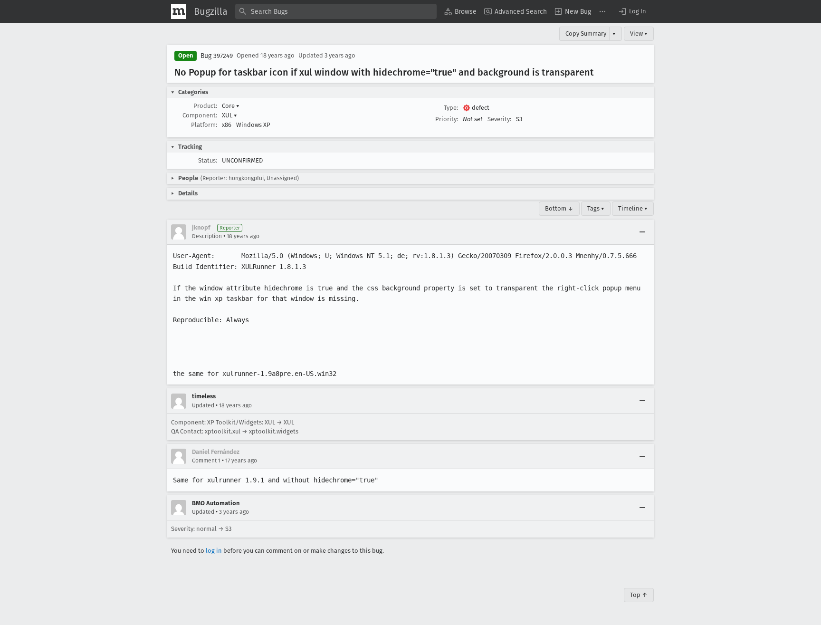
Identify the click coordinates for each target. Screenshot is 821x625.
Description (207, 236)
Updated (203, 405)
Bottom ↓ (559, 208)
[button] (632, 11)
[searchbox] (336, 11)
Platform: (204, 124)
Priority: (446, 119)
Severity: (499, 119)
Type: (451, 107)
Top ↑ (639, 594)
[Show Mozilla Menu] (178, 11)
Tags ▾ (595, 208)
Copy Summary (585, 33)
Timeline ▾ (633, 208)
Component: (199, 115)
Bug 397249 (216, 56)
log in (214, 550)
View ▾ (639, 33)
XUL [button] (229, 115)
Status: (207, 160)
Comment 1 (206, 460)
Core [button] (230, 105)
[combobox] (336, 11)
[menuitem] (460, 11)
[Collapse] (642, 232)
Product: (205, 105)
